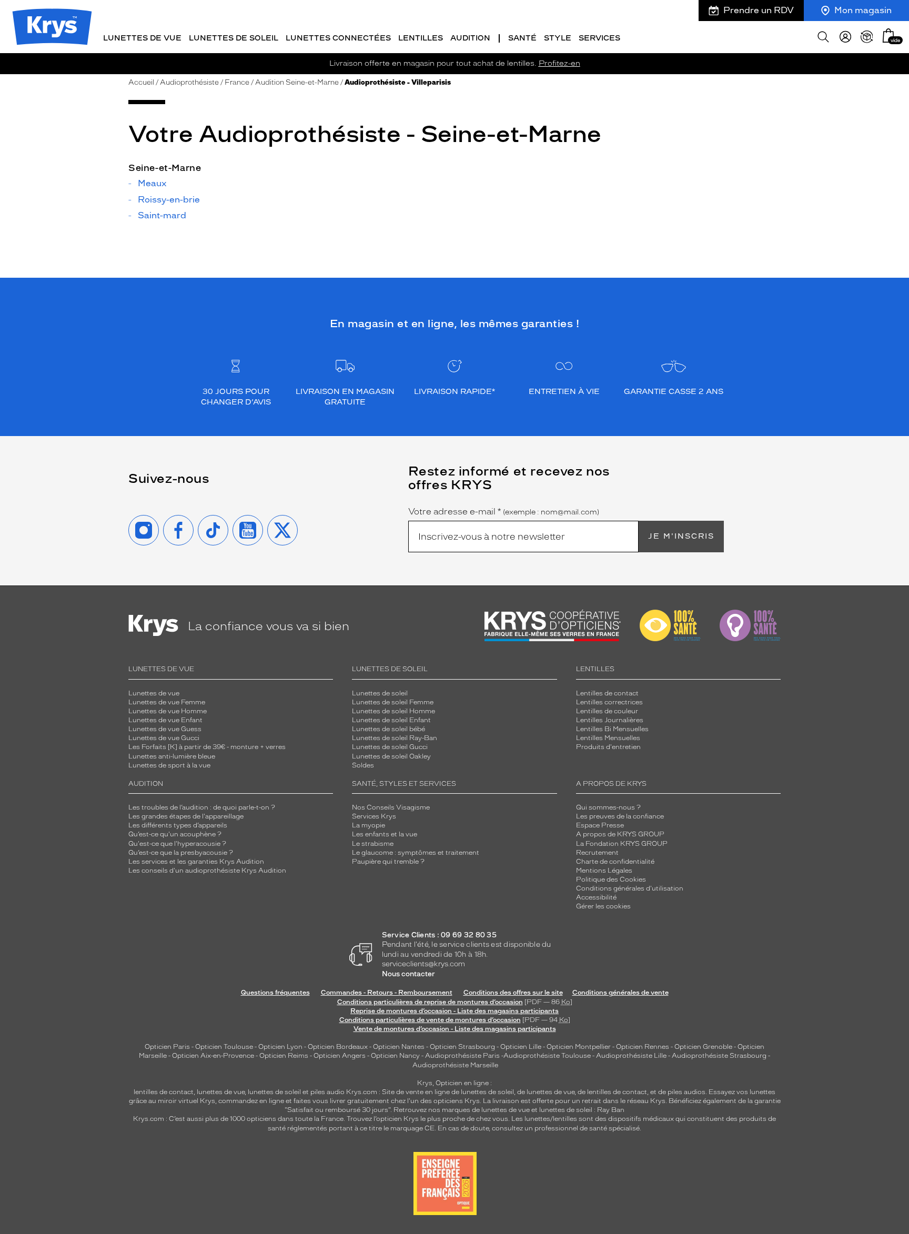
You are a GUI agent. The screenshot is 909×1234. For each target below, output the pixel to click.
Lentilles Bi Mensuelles (612, 729)
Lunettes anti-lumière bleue (171, 756)
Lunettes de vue (153, 693)
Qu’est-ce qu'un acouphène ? (174, 834)
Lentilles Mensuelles (608, 738)
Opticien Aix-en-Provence (213, 1055)
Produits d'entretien (608, 747)
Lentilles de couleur (607, 711)
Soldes (363, 765)
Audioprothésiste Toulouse (547, 1055)
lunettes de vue (221, 1092)
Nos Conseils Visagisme (391, 807)
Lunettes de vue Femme (166, 702)
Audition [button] (470, 38)
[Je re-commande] (867, 37)
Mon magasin (863, 10)
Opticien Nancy (395, 1055)
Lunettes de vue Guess (164, 729)
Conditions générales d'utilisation (629, 888)
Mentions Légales (604, 870)
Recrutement (597, 852)
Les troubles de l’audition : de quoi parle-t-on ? (201, 807)
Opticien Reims (283, 1055)
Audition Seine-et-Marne (297, 82)
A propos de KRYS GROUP (620, 834)
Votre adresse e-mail (503, 512)
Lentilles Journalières (609, 720)
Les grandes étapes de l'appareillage (186, 816)
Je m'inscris (681, 536)
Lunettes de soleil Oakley (391, 756)
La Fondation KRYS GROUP (622, 843)
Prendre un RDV (758, 10)
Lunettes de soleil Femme (392, 702)
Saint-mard (162, 215)
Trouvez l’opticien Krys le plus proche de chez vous (427, 1118)
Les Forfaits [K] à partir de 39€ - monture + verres (207, 747)
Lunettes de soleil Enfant (391, 720)
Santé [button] (522, 38)
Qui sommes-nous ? (608, 807)
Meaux (152, 183)
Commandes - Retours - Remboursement (386, 992)
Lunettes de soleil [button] (233, 38)
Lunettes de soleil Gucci (390, 747)
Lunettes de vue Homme (167, 711)
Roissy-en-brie (169, 200)
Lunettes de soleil (380, 693)
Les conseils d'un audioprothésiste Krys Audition (207, 870)
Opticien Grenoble (703, 1046)
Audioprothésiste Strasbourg (719, 1055)
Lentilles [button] (420, 38)
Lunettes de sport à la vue (169, 765)
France (237, 82)
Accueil (141, 82)
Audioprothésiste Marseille (455, 1065)
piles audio (327, 1092)
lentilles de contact (164, 1092)
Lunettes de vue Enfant (165, 720)
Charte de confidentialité (615, 861)
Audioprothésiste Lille (631, 1055)
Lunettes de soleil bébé (388, 729)
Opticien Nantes (399, 1046)
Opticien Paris (167, 1046)
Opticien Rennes (642, 1046)
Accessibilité (596, 897)
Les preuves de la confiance (620, 816)
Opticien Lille (520, 1046)
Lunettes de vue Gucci (163, 738)
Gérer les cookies (603, 906)
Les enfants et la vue (384, 834)
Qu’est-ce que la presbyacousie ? (180, 852)
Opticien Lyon (280, 1046)
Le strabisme (372, 843)
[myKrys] (845, 37)
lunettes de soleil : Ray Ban (581, 1110)
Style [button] (557, 38)
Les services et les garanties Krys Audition (196, 861)
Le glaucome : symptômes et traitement (415, 852)
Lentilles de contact (607, 693)
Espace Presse (600, 825)
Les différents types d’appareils (177, 825)
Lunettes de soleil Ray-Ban (394, 738)
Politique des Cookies (611, 879)
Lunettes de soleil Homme (393, 711)
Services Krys (374, 816)
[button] (888, 35)
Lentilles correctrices (609, 702)
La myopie (368, 825)
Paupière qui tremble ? (388, 861)
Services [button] (599, 38)
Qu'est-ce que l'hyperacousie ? (177, 843)
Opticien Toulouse (224, 1046)
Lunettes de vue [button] (142, 38)
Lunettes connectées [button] (338, 38)
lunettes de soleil (274, 1092)
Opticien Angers (340, 1055)
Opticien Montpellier (579, 1046)
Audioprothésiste (189, 82)
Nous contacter (408, 974)
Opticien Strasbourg (462, 1046)
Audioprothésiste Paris (462, 1055)
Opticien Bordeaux (338, 1046)
